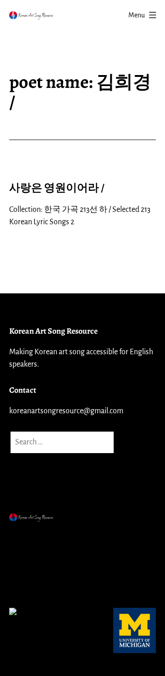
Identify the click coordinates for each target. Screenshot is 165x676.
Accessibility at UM (42, 582)
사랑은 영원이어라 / (56, 187)
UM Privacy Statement (48, 559)
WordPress (91, 537)
